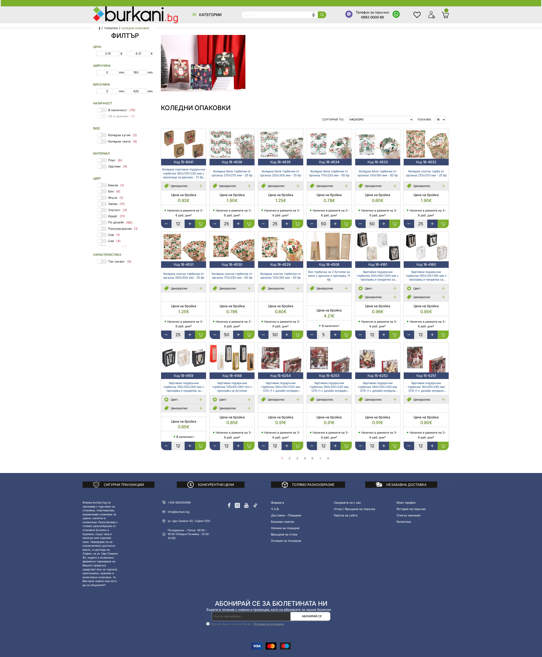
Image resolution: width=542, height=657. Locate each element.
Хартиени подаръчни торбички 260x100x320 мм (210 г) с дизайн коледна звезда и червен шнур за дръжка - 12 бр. (377, 387)
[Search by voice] (313, 14)
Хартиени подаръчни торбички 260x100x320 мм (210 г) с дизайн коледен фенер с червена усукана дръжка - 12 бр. (329, 387)
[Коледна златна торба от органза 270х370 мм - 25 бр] (426, 144)
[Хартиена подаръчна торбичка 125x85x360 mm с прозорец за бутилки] (232, 357)
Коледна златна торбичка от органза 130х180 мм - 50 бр (280, 275)
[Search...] (322, 14)
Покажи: (425, 119)
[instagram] (237, 505)
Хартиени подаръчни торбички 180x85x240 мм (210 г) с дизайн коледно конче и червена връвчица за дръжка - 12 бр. (426, 387)
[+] (190, 224)
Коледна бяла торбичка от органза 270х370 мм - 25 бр (232, 173)
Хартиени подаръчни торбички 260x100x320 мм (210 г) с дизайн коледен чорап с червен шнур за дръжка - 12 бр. (280, 387)
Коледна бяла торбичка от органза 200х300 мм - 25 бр (280, 173)
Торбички (111, 28)
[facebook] (229, 505)
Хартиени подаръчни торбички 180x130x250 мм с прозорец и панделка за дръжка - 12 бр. (426, 276)
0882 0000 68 (372, 17)
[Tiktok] (255, 505)
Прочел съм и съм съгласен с (247, 624)
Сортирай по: (333, 119)
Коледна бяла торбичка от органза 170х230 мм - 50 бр (329, 173)
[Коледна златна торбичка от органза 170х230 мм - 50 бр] (232, 246)
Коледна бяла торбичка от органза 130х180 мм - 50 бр (378, 173)
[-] (166, 224)
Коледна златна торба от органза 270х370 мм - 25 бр (426, 173)
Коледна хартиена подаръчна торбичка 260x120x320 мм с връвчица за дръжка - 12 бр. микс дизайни (183, 173)
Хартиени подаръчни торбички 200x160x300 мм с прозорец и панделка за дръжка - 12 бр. (378, 276)
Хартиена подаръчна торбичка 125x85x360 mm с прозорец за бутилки (232, 386)
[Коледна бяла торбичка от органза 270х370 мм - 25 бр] (232, 144)
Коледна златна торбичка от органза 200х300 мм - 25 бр (183, 275)
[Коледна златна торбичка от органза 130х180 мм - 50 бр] (280, 246)
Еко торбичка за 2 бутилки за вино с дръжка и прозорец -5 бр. (329, 275)
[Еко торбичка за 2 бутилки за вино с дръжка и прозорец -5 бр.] (329, 246)
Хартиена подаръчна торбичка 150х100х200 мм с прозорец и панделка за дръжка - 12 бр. (183, 387)
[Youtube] (246, 505)
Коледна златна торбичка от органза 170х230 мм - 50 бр (232, 275)
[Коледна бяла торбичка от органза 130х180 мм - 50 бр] (377, 144)
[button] (207, 14)
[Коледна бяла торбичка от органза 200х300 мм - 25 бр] (280, 144)
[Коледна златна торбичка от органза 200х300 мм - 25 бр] (183, 246)
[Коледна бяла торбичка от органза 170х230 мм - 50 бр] (329, 144)
